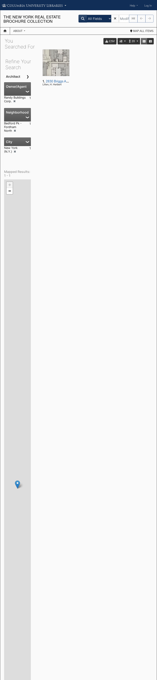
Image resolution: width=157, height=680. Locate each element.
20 (133, 41)
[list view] (150, 41)
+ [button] (9, 184)
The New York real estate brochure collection (32, 19)
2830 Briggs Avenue (60, 81)
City (9, 142)
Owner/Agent (16, 86)
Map (143, 31)
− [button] (9, 191)
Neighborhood (17, 112)
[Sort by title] (123, 41)
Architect (13, 76)
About (18, 31)
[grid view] (144, 41)
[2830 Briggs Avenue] (17, 484)
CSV (111, 41)
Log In (148, 5)
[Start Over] (115, 19)
